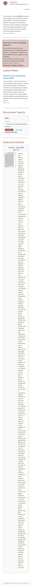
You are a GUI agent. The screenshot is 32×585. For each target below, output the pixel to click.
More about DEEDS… (9, 33)
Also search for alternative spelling (17, 124)
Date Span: (8, 126)
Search (9, 130)
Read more (6, 102)
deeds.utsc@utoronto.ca (12, 63)
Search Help (18, 130)
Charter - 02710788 (16, 147)
